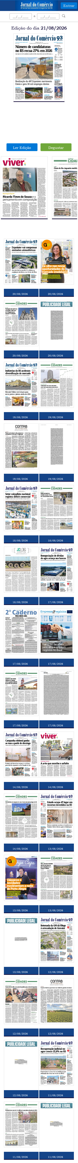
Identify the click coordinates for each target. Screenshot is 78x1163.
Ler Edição (22, 147)
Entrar (69, 5)
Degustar (56, 147)
